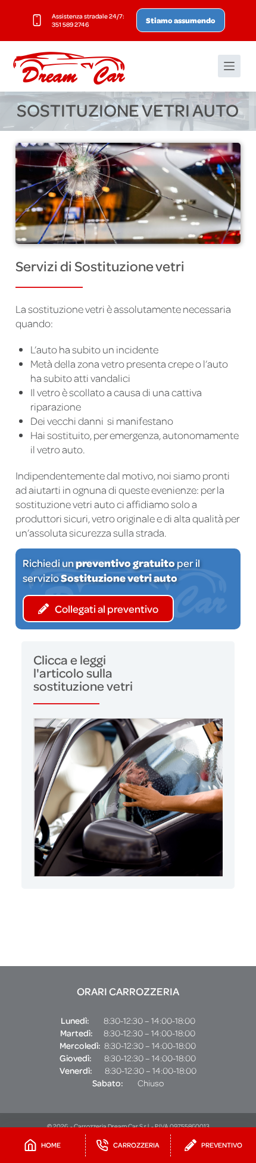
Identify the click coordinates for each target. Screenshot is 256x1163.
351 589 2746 (70, 24)
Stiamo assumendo (181, 20)
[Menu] (229, 66)
